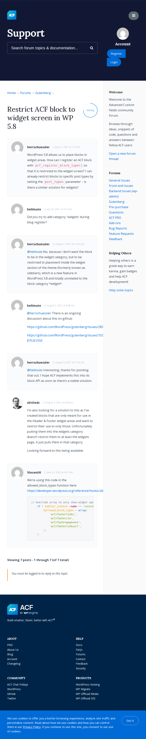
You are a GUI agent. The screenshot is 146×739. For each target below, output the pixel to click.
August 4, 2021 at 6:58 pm (59, 402)
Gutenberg (43, 93)
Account (12, 659)
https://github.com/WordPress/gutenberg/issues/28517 (67, 327)
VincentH (34, 472)
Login (113, 62)
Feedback (115, 239)
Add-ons (115, 223)
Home (11, 93)
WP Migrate (83, 689)
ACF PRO (115, 218)
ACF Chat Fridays (17, 684)
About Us (13, 649)
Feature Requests (121, 234)
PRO (10, 645)
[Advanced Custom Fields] (11, 15)
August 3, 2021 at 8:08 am (60, 305)
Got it (130, 720)
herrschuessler (38, 147)
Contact (81, 659)
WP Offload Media (87, 694)
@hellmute (34, 252)
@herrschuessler (39, 313)
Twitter (11, 698)
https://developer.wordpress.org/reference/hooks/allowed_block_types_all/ (80, 491)
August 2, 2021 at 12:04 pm (69, 244)
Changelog (13, 663)
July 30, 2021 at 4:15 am (59, 209)
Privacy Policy (32, 727)
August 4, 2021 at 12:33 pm (69, 362)
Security (81, 668)
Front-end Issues (121, 186)
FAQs (79, 649)
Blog (10, 654)
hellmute (34, 209)
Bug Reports (118, 228)
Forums (25, 93)
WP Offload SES (85, 698)
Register (116, 53)
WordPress (14, 689)
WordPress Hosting (88, 684)
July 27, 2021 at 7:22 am (67, 147)
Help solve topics (121, 290)
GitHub (11, 694)
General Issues (119, 180)
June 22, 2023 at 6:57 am (60, 472)
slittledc (33, 403)
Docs (79, 645)
